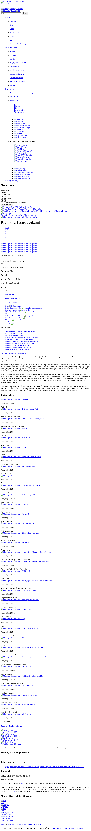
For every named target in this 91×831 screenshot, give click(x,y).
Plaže (22, 132)
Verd (7, 322)
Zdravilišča (28, 179)
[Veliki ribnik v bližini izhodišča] (22, 676)
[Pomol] (13, 447)
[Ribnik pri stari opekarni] (20, 533)
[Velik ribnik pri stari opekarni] (21, 485)
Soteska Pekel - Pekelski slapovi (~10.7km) (20, 331)
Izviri (21, 120)
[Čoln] (13, 476)
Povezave (31, 824)
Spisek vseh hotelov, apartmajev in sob (23, 44)
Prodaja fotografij (7, 821)
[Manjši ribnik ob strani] (19, 704)
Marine (23, 171)
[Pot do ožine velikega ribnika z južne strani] (26, 552)
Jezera (22, 124)
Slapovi (24, 136)
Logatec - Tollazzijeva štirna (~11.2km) (19, 347)
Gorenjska (13, 55)
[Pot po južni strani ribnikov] (21, 457)
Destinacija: (5, 190)
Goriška (12, 59)
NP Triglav (27, 128)
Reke (21, 134)
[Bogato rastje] (16, 542)
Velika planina (19, 112)
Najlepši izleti (14, 100)
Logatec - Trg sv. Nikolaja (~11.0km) (18, 345)
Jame (21, 122)
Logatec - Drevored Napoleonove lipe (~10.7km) (22, 341)
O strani (18, 824)
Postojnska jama (20, 110)
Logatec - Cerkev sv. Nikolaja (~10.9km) (19, 343)
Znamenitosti (9, 89)
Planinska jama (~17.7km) (14, 335)
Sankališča (27, 175)
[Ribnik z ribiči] (16, 714)
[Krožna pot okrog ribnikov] (20, 409)
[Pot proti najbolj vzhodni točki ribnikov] (25, 561)
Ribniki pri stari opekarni (14, 318)
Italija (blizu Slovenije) (18, 63)
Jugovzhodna (14, 66)
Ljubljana (13, 21)
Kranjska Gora (15, 32)
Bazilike (25, 145)
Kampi (23, 169)
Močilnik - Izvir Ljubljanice (15, 312)
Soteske (24, 138)
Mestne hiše (28, 151)
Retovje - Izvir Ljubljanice (14, 316)
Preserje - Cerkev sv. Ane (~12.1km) (18, 349)
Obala (12, 36)
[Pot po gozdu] (16, 504)
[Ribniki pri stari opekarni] (20, 600)
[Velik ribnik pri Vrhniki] (19, 495)
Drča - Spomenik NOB (13, 308)
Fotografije (9, 230)
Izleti (7, 228)
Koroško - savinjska (17, 70)
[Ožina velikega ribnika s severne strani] (24, 657)
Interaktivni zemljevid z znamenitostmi (14, 353)
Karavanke (27, 126)
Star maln (8, 320)
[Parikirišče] (15, 399)
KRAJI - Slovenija (22, 2)
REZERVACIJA (7, 205)
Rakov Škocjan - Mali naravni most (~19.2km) (21, 337)
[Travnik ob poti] (16, 514)
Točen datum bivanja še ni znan (15, 203)
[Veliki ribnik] (15, 571)
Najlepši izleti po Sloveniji (10, 4)
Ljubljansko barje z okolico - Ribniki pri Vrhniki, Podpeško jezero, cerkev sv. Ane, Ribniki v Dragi (44, 767)
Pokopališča (28, 155)
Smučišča (26, 177)
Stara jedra (27, 161)
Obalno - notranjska (17, 74)
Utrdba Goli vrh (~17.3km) (14, 333)
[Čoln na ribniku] (17, 666)
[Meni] (5, 7)
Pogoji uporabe (56, 828)
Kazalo (3, 824)
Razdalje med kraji (11, 181)
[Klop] (13, 619)
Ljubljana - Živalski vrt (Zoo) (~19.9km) (19, 339)
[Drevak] (14, 428)
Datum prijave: (6, 194)
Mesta (22, 149)
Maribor (12, 40)
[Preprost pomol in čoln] (19, 695)
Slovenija (13, 51)
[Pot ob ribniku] (16, 609)
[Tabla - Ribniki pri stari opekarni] (22, 419)
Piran (16, 108)
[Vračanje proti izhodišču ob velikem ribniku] (26, 581)
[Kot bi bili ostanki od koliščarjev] (22, 647)
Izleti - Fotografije (11, 48)
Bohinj (12, 29)
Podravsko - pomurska (18, 81)
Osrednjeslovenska (16, 78)
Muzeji (23, 153)
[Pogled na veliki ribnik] (19, 590)
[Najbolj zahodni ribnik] (19, 466)
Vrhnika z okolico (30, 215)
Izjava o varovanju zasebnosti (72, 828)
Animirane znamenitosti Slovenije (21, 93)
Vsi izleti (13, 85)
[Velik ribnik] (15, 438)
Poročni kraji (29, 173)
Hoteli (7, 17)
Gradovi (25, 147)
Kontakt (39, 824)
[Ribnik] (13, 638)
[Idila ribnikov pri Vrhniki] (20, 628)
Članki (24, 824)
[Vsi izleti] (2, 263)
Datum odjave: (6, 198)
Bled (11, 25)
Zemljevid (8, 232)
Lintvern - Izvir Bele (12, 310)
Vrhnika (15, 324)
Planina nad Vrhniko (13, 314)
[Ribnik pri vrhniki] (17, 685)
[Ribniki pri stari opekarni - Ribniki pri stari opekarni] (20, 217)
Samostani (26, 157)
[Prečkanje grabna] (17, 523)
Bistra (13, 306)
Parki (21, 130)
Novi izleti (10, 824)
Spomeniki (27, 159)
